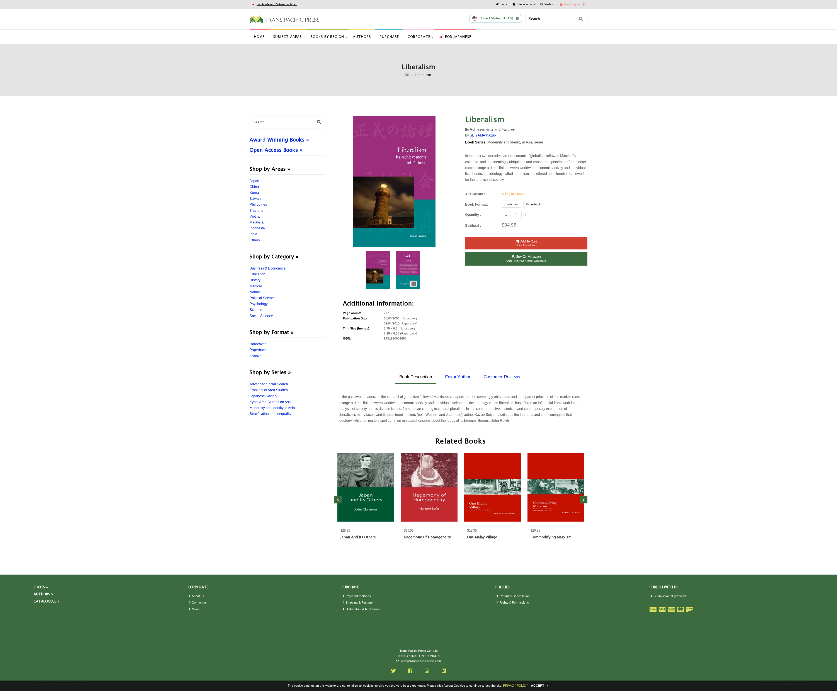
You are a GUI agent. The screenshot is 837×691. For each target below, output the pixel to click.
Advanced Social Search (269, 384)
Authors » (43, 594)
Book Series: (476, 142)
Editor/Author (458, 376)
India (253, 234)
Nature (255, 292)
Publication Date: (356, 318)
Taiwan (255, 198)
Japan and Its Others (358, 537)
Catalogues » (46, 601)
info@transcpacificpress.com (421, 661)
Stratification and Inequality (270, 414)
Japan (254, 181)
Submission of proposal (670, 596)
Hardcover (258, 344)
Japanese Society (263, 396)
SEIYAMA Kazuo (483, 135)
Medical (256, 286)
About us (198, 596)
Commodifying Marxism (551, 537)
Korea (254, 193)
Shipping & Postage (359, 602)
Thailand (256, 210)
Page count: (352, 313)
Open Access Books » (276, 150)
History (255, 280)
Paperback (258, 350)
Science (256, 310)
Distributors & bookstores (363, 609)
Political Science (263, 298)
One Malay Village (482, 537)
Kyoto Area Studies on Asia (271, 402)
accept (540, 685)
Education (257, 274)
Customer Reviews (502, 376)
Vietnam (256, 216)
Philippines (258, 204)
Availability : (475, 194)
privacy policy (515, 685)
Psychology (259, 304)
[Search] (581, 19)
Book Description (415, 376)
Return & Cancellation (515, 596)
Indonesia (257, 228)
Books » (41, 587)
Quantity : (473, 215)
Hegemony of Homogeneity (427, 537)
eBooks (255, 356)
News (195, 609)
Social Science (261, 316)
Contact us (199, 602)
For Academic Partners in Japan (277, 4)
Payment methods (358, 596)
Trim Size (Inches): (356, 328)
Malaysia (257, 222)
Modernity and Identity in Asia (272, 408)
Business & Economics (267, 268)
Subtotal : (473, 225)
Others (255, 240)
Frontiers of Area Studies (269, 390)
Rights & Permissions (514, 602)
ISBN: (347, 338)
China (254, 187)
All (407, 75)
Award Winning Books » (279, 140)
